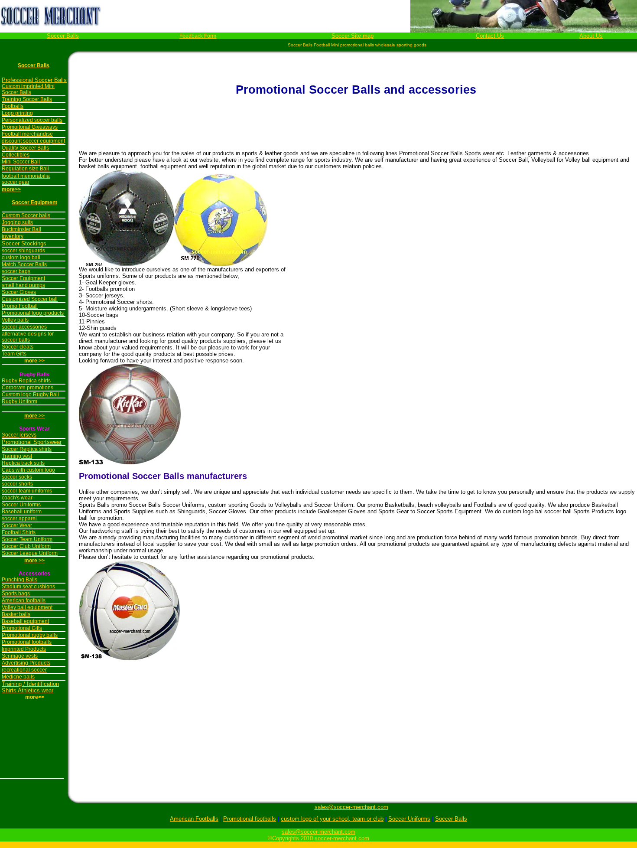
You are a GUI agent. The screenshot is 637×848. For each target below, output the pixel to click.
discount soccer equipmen (33, 141)
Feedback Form (197, 36)
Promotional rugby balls (30, 635)
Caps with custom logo (28, 470)
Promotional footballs (27, 642)
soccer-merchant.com (342, 838)
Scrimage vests (20, 656)
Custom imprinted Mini (28, 86)
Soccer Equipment (34, 202)
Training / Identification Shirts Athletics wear (30, 687)
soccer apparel (19, 518)
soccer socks (17, 477)
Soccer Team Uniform (27, 539)
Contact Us (490, 36)
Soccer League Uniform (30, 553)
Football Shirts (19, 532)
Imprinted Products (24, 649)
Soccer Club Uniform (26, 546)
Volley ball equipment (27, 607)
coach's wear (17, 498)
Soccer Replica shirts (27, 449)
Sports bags (16, 593)
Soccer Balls (63, 36)
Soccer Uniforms (21, 505)
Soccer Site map (353, 36)
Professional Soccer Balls (34, 80)
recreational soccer (24, 670)
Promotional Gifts (22, 628)
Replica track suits (23, 463)
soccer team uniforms (27, 491)
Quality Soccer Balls (25, 148)
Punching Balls (19, 580)
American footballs (24, 600)
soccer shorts (17, 484)
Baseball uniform (22, 512)
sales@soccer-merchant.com (351, 807)
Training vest (17, 456)
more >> (34, 416)
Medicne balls (18, 677)
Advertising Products (26, 663)
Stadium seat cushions (28, 587)
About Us (591, 36)
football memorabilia (26, 176)
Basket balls (16, 614)
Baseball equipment (25, 621)
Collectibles (15, 155)
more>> (11, 189)
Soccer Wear (17, 525)
